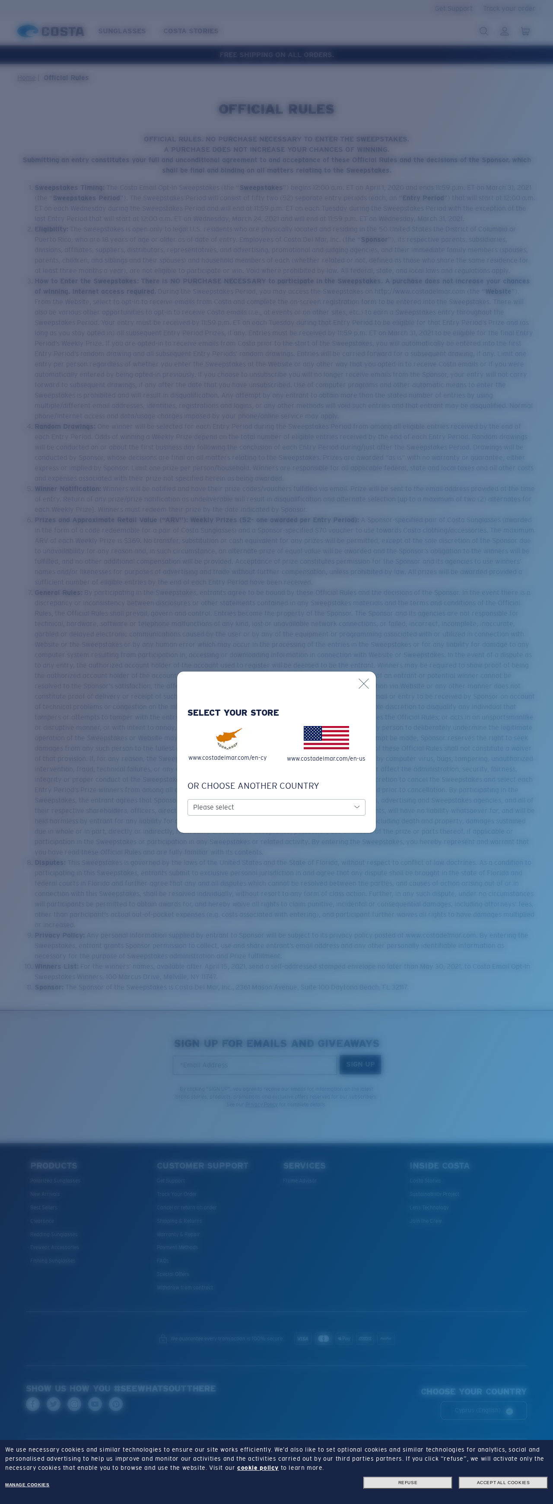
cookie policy (258, 1467)
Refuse (408, 1482)
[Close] (364, 684)
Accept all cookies (503, 1482)
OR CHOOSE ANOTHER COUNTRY (253, 786)
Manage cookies (27, 1484)
